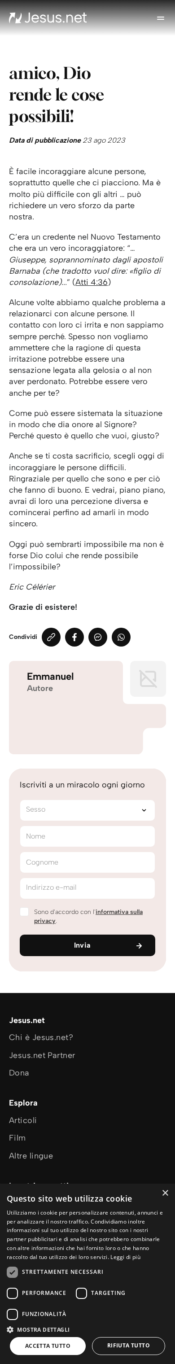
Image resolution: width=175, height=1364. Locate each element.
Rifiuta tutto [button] (128, 1345)
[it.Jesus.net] (48, 18)
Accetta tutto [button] (47, 1346)
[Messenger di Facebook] (97, 637)
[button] (87, 1329)
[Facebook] (74, 637)
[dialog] (87, 1274)
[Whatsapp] (121, 637)
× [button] (165, 1193)
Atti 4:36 (91, 282)
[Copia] (51, 637)
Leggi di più (125, 1257)
